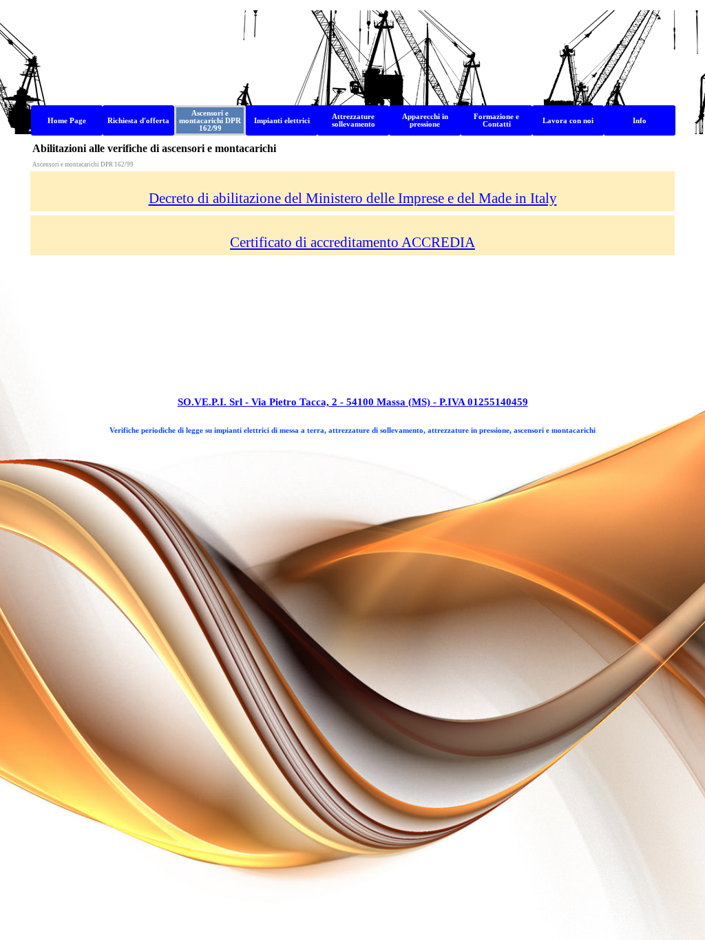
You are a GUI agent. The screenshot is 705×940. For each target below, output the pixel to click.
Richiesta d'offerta (138, 121)
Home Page (67, 121)
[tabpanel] (352, 191)
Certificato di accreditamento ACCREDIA (352, 242)
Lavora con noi (568, 121)
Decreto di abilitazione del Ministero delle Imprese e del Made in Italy (353, 198)
